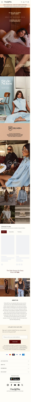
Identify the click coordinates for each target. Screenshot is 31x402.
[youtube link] (15, 385)
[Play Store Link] (15, 378)
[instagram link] (8, 385)
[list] (15, 5)
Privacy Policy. (23, 349)
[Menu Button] (2, 2)
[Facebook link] (11, 385)
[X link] (22, 385)
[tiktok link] (18, 385)
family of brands (23, 346)
